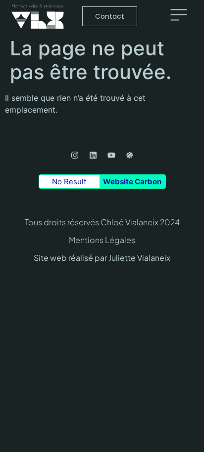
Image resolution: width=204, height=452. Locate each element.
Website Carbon (132, 181)
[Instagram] (75, 155)
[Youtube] (111, 155)
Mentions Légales (102, 240)
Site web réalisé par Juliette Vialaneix (102, 257)
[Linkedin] (93, 155)
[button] (179, 16)
